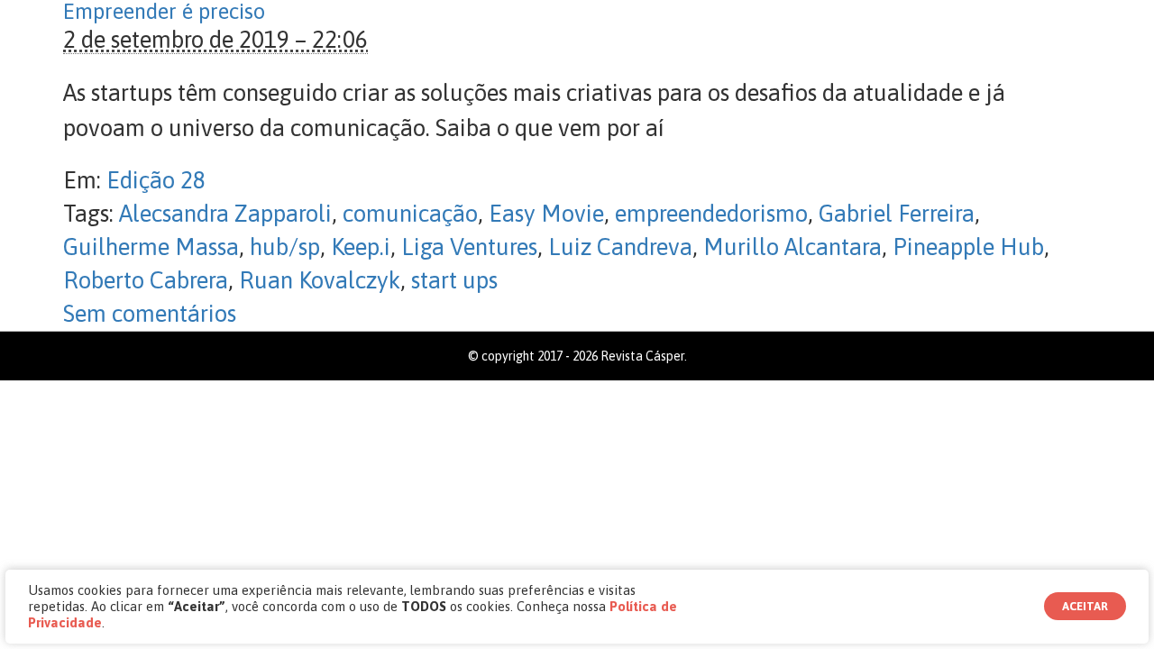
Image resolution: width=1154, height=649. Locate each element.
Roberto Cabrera (145, 280)
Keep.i (360, 247)
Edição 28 (156, 180)
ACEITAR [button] (1085, 606)
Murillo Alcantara (792, 247)
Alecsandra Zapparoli (225, 213)
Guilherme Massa (151, 247)
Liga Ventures (469, 247)
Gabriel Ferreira (897, 213)
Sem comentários (149, 313)
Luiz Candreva (620, 247)
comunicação (410, 213)
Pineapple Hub (968, 247)
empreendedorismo (711, 213)
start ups (454, 280)
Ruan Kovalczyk (319, 280)
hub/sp (285, 247)
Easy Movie (546, 213)
